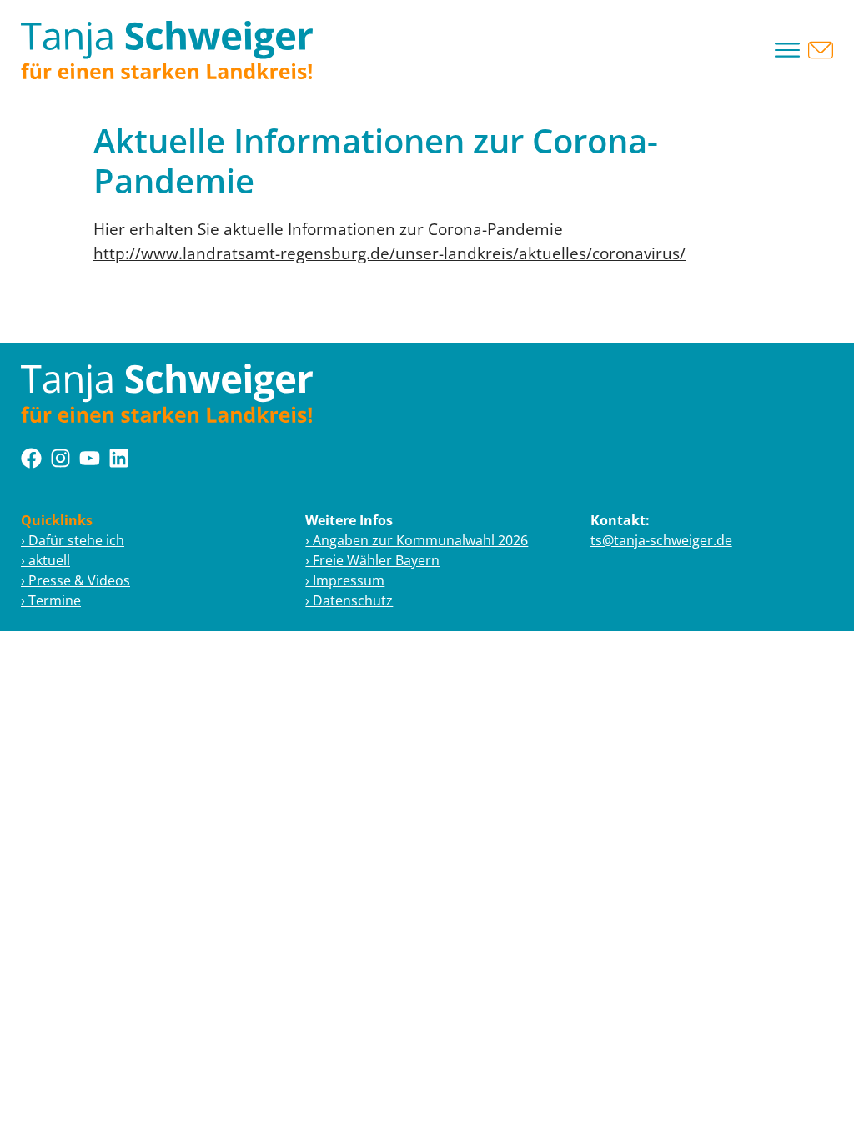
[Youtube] (89, 458)
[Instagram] (60, 458)
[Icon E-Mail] (820, 50)
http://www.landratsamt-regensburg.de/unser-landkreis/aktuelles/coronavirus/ (389, 253)
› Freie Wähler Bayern (372, 560)
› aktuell (45, 560)
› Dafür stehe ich (72, 540)
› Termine (51, 600)
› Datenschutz (349, 600)
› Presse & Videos (75, 580)
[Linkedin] (118, 458)
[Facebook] (31, 458)
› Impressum (344, 580)
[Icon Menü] (787, 50)
